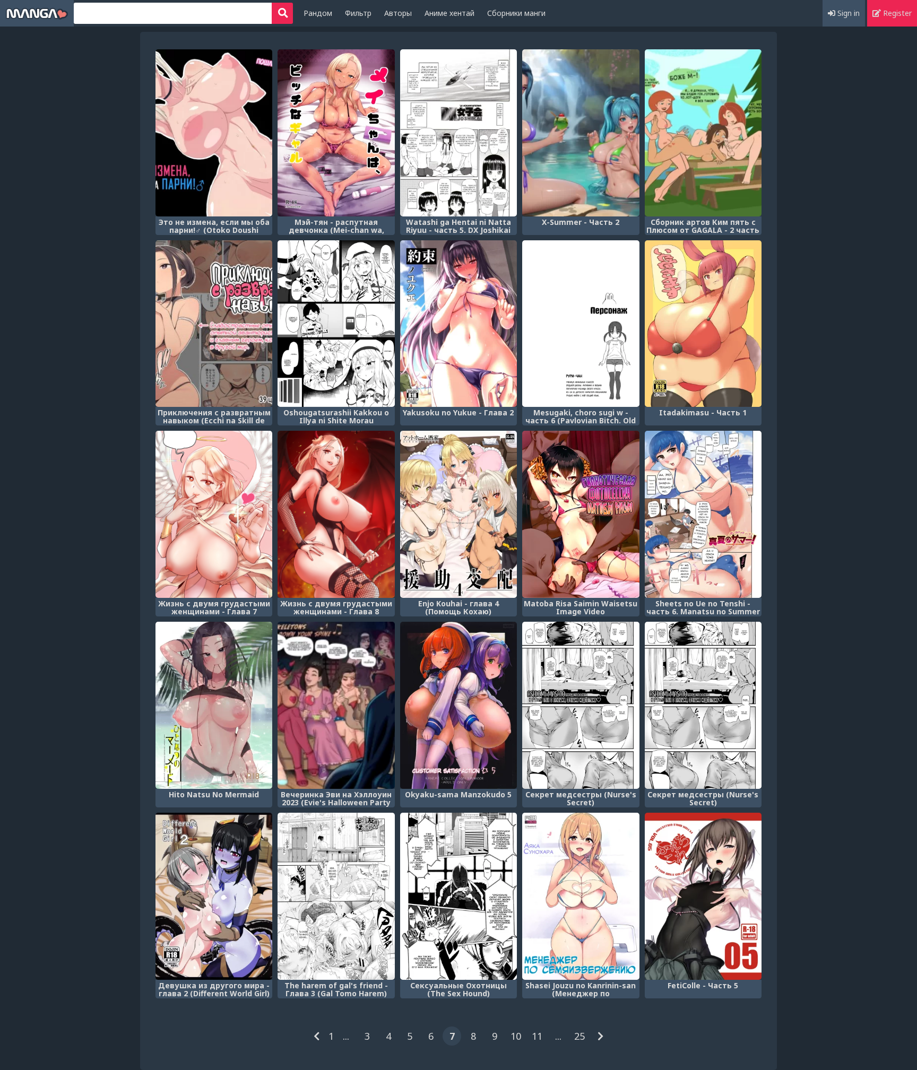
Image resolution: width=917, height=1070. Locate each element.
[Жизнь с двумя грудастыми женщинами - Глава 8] (336, 514)
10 (516, 1036)
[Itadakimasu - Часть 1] (703, 323)
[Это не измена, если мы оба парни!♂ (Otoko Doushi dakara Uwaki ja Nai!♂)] (213, 132)
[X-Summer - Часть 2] (580, 132)
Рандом (318, 13)
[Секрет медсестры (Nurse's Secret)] (580, 705)
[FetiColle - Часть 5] (703, 896)
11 (537, 1036)
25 (579, 1036)
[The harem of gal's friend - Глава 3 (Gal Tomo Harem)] (336, 896)
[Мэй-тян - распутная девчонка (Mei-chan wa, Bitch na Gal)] (336, 132)
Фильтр (358, 13)
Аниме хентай (449, 13)
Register (896, 13)
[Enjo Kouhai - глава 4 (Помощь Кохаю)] (458, 514)
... (346, 1036)
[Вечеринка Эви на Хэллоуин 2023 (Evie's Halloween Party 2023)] (336, 705)
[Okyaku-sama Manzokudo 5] (458, 705)
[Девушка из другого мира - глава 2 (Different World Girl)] (213, 896)
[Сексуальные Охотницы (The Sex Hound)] (458, 896)
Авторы (398, 13)
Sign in (847, 13)
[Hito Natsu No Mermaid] (213, 705)
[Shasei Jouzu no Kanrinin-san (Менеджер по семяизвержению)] (580, 896)
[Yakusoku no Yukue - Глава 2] (458, 323)
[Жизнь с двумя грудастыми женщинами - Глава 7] (213, 514)
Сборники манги (516, 13)
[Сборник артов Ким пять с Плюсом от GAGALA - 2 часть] (703, 132)
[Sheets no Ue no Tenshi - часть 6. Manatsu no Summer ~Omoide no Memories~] (703, 514)
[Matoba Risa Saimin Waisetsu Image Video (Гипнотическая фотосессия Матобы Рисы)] (580, 514)
